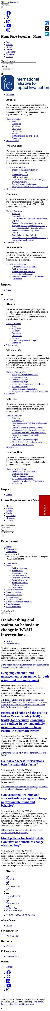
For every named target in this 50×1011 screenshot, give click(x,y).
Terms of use (38, 1002)
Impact (9, 290)
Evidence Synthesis (20, 174)
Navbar (5, 5)
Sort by (4, 66)
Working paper (18, 585)
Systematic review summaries (18, 602)
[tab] (9, 641)
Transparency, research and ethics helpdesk (30, 186)
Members (16, 126)
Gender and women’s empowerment (27, 223)
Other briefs (17, 587)
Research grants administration (24, 184)
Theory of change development (25, 170)
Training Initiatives (19, 182)
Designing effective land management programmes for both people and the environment (25, 676)
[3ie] (25, 90)
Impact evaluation (19, 172)
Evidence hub (12, 549)
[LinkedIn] (8, 22)
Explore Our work (14, 211)
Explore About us (13, 119)
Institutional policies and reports (25, 136)
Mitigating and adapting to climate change (29, 225)
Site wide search (8, 61)
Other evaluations (13, 606)
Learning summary (20, 575)
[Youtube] (8, 26)
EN (7, 881)
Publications (17, 279)
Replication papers (14, 594)
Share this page (15, 910)
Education (16, 213)
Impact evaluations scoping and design (28, 179)
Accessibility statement (24, 1004)
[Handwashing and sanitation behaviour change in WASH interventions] (6, 913)
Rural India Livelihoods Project (25, 235)
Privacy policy (7, 1004)
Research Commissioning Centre (25, 230)
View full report (13, 896)
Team (14, 121)
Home (9, 547)
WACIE (15, 233)
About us (10, 94)
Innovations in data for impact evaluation (29, 228)
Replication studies (20, 582)
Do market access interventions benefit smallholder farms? (22, 762)
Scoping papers (12, 597)
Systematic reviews (14, 599)
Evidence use (17, 570)
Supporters (16, 124)
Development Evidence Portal (24, 267)
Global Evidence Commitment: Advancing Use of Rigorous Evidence (30, 238)
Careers (9, 44)
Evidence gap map (19, 568)
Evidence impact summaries (23, 271)
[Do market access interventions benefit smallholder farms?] (32, 770)
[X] (8, 18)
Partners (15, 133)
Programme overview (21, 578)
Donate (9, 56)
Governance (17, 131)
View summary (12, 903)
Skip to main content (9, 2)
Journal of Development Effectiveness (28, 276)
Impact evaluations (14, 592)
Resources (10, 54)
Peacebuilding (18, 216)
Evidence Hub (12, 242)
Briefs (8, 566)
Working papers (13, 604)
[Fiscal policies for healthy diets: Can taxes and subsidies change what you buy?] (32, 851)
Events (9, 47)
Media (9, 49)
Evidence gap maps (20, 177)
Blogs (8, 42)
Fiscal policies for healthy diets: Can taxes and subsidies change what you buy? (22, 841)
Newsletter (10, 52)
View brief (10, 879)
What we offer (12, 140)
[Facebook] (8, 14)
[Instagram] (8, 31)
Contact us (16, 138)
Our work (10, 189)
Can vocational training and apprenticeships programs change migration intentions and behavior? (24, 800)
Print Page (13, 908)
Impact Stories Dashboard (22, 274)
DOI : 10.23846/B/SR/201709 (22, 915)
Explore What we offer (16, 167)
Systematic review (19, 580)
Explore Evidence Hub (16, 264)
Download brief (13, 886)
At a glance (16, 128)
